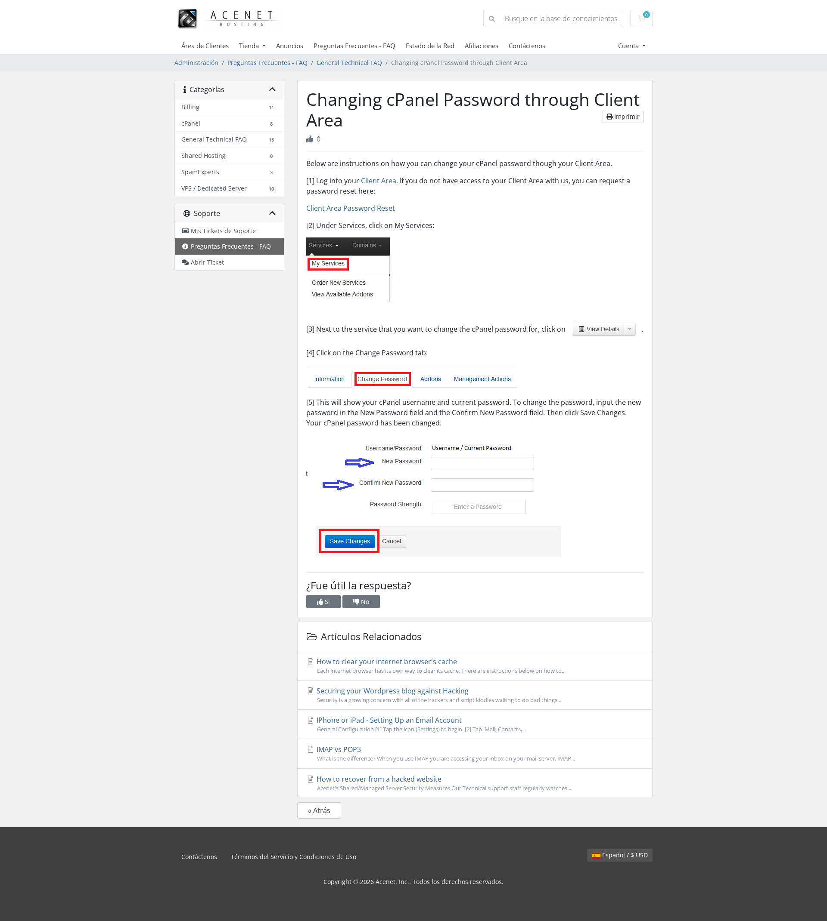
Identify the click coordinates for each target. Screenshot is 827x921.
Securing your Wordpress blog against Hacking (438, 695)
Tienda (250, 45)
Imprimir (626, 116)
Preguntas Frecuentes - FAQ (354, 45)
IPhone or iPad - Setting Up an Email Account (420, 724)
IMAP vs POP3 (445, 753)
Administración (196, 63)
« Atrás (319, 810)
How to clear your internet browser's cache (440, 666)
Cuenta (629, 45)
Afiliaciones (481, 45)
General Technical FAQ (349, 63)
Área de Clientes (205, 45)
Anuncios (289, 45)
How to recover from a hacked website (443, 783)
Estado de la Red (430, 45)
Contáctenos (527, 45)
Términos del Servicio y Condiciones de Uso (293, 857)
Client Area (378, 180)
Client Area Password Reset (350, 208)
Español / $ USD (624, 855)
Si (326, 602)
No (364, 602)
